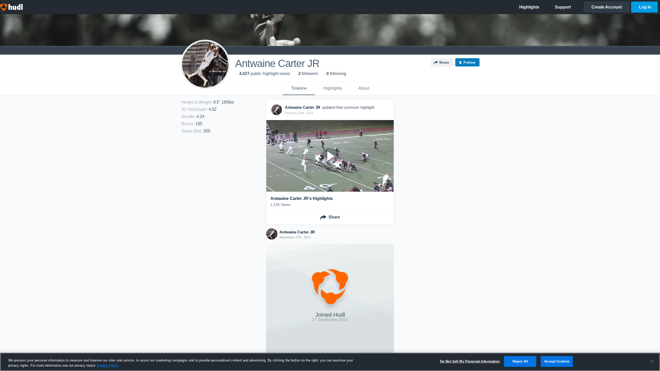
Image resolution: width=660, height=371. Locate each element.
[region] (330, 362)
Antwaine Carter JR (297, 232)
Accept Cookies (557, 361)
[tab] (299, 88)
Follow (469, 62)
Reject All (520, 361)
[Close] (651, 361)
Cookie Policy (108, 365)
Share (444, 62)
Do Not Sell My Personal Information (470, 361)
